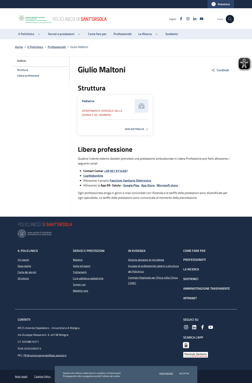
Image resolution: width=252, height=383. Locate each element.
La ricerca (191, 269)
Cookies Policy (42, 376)
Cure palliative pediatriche (88, 278)
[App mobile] (186, 345)
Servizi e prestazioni (89, 250)
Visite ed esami (81, 266)
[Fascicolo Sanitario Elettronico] (195, 354)
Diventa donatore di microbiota (146, 260)
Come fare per (194, 250)
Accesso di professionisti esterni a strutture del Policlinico (153, 268)
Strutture (23, 278)
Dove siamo (24, 266)
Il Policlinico (35, 47)
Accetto (184, 374)
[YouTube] (210, 327)
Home (19, 47)
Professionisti (57, 47)
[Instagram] (186, 327)
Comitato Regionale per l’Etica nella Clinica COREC (153, 280)
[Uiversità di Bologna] (126, 233)
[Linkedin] (194, 327)
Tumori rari (79, 284)
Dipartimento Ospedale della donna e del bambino (102, 113)
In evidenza (137, 250)
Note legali (21, 376)
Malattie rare (80, 291)
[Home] (93, 19)
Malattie (78, 260)
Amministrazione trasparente (206, 288)
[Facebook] (202, 327)
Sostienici (190, 279)
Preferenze (166, 374)
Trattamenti (80, 272)
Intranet (190, 298)
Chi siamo (23, 260)
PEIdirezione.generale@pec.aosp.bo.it (45, 355)
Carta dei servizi (27, 272)
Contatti (24, 319)
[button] (220, 4)
